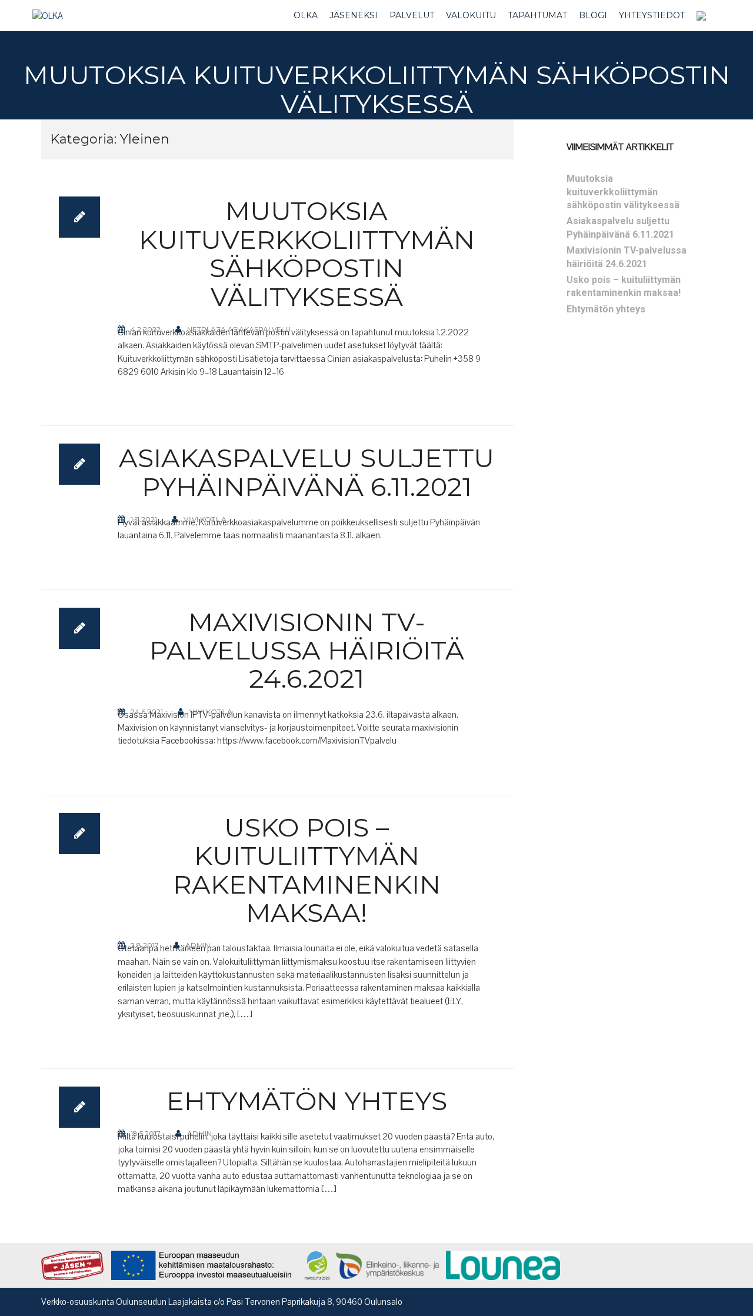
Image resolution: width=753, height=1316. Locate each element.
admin (197, 945)
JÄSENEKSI (353, 15)
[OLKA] (47, 15)
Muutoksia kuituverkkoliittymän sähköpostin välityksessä (307, 253)
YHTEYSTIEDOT (652, 15)
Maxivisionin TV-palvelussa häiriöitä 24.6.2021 (306, 650)
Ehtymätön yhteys (306, 1101)
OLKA (306, 15)
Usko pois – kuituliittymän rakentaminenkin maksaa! (307, 869)
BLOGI (593, 15)
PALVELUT (411, 15)
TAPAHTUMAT (537, 15)
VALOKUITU (471, 15)
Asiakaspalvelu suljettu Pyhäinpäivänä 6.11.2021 (306, 472)
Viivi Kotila (205, 519)
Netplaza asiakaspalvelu (239, 329)
